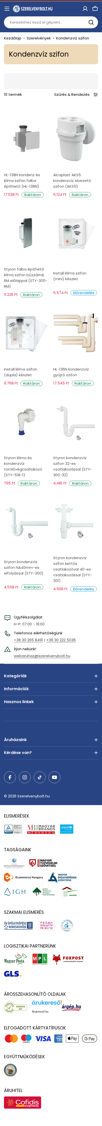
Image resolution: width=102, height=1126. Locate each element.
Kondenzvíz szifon (72, 38)
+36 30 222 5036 (61, 640)
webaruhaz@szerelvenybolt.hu (42, 655)
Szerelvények (39, 38)
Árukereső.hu (40, 1011)
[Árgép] (74, 1007)
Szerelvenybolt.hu (33, 796)
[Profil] (85, 9)
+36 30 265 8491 (28, 640)
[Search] (91, 22)
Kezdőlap (12, 38)
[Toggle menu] (7, 9)
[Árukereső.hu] (18, 1007)
